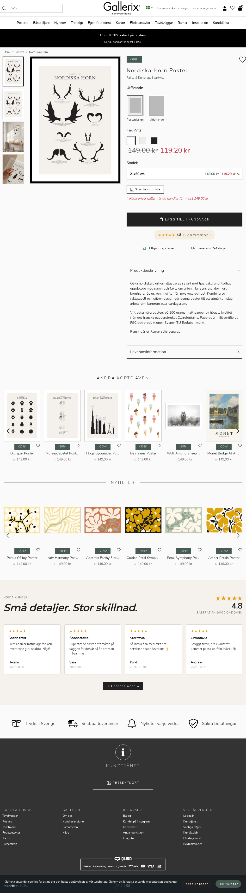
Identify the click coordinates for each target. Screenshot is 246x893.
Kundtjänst (221, 22)
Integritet (129, 838)
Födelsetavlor (140, 22)
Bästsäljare (41, 22)
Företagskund (192, 838)
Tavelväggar (164, 22)
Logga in (189, 816)
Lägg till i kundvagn (187, 219)
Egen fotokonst (99, 22)
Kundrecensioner (74, 821)
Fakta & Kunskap (138, 78)
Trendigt (77, 22)
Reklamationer (192, 844)
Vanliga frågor (192, 827)
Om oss (68, 816)
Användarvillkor (133, 833)
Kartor (120, 22)
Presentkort (126, 783)
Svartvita (158, 78)
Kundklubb (190, 833)
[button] (4, 8)
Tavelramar (9, 827)
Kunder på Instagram (136, 821)
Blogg (127, 816)
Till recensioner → (123, 686)
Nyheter (60, 22)
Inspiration (200, 22)
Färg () (134, 130)
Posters (22, 22)
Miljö (66, 833)
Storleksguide (147, 189)
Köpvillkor (129, 827)
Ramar (182, 22)
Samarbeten (70, 827)
